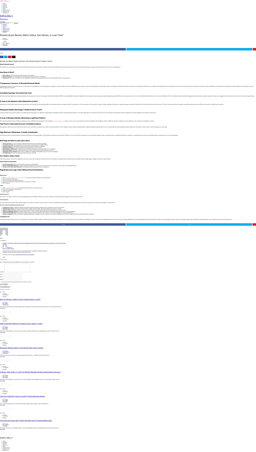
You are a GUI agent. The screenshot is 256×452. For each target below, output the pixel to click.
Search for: (2, 21)
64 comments (5, 328)
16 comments (5, 377)
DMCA (4, 8)
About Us (5, 7)
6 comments (5, 425)
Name (1, 274)
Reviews (5, 6)
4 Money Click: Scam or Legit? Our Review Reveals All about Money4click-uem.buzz (30, 372)
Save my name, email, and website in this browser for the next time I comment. (16, 281)
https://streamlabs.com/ (58, 121)
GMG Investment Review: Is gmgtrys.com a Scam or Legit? (21, 324)
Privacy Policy (6, 10)
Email (1, 276)
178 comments (5, 304)
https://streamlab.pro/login (12, 187)
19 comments (5, 353)
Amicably (4, 1)
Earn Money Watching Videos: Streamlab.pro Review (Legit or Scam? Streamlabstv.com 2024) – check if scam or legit (36, 243)
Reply (4, 257)
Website (1, 279)
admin (7, 43)
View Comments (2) (5, 286)
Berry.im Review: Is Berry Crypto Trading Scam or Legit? (20, 299)
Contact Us (6, 12)
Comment (2, 271)
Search (16, 23)
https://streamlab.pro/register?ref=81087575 (16, 177)
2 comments (5, 45)
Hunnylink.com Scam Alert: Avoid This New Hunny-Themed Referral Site (26, 421)
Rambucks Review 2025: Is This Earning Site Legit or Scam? (21, 348)
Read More (2, 308)
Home (4, 3)
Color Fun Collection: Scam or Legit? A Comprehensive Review (22, 396)
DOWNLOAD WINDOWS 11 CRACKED (25, 254)
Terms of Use (6, 11)
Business (5, 4)
